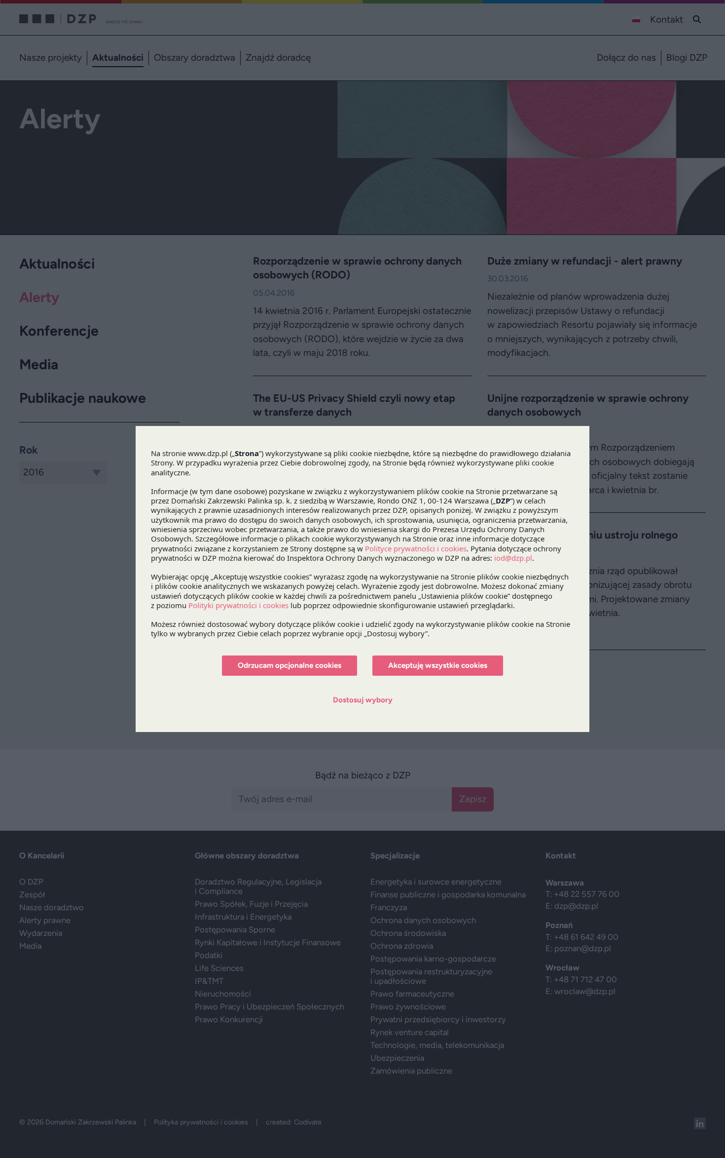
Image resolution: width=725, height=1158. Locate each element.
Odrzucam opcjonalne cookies (289, 665)
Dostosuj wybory (363, 699)
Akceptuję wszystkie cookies (437, 665)
